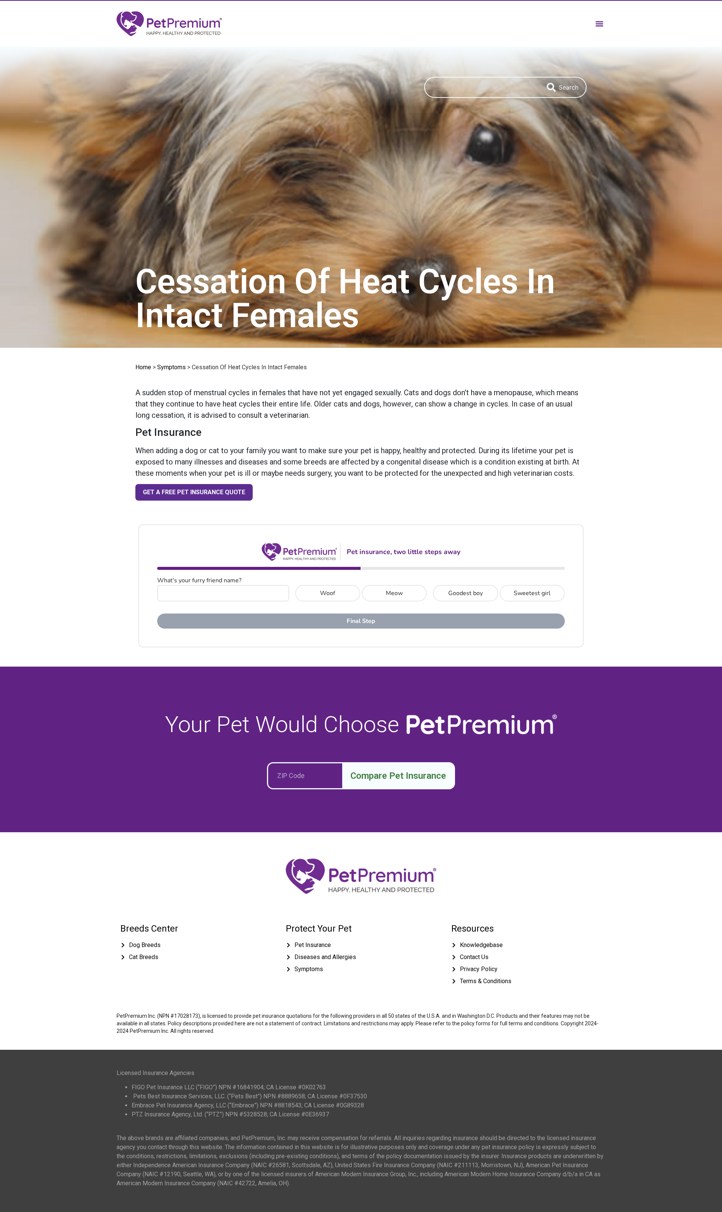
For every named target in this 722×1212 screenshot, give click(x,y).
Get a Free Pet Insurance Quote (194, 492)
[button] (599, 23)
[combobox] (481, 87)
